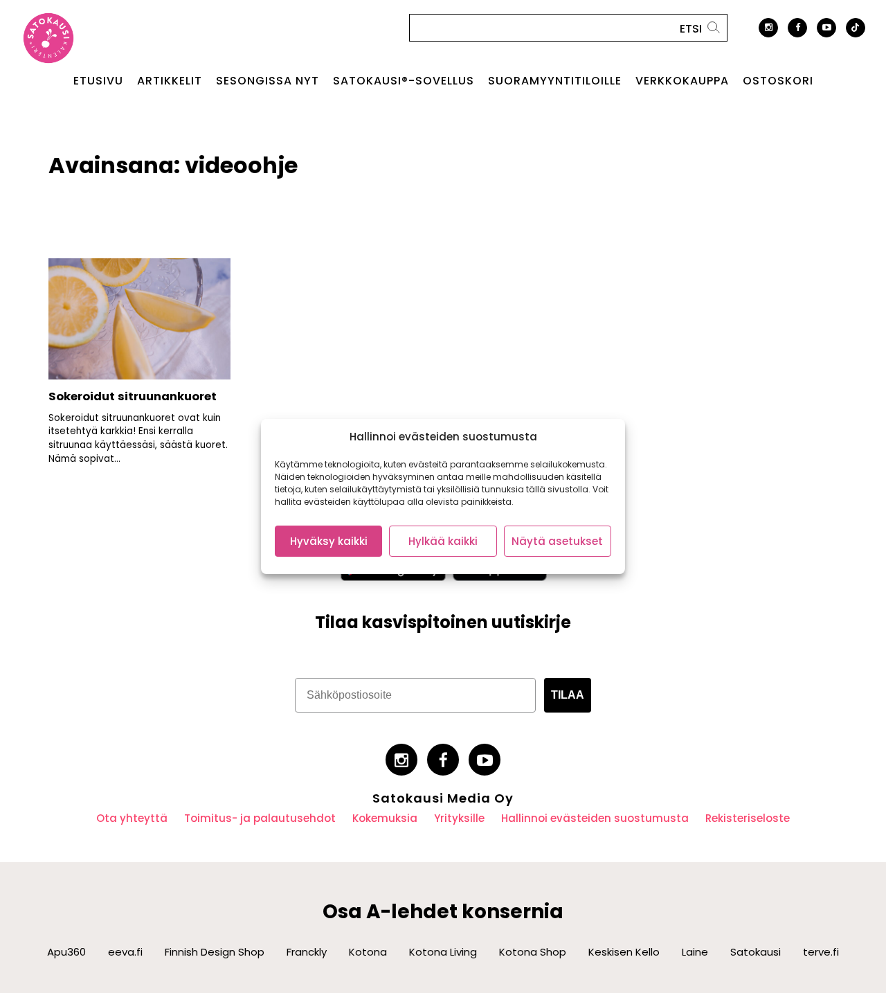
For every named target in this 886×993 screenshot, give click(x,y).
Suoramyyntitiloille (555, 81)
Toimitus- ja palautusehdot (260, 818)
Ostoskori (778, 81)
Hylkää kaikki (443, 541)
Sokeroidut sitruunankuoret (132, 396)
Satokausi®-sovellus (403, 81)
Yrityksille (459, 818)
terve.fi (821, 952)
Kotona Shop (532, 952)
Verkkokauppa (682, 81)
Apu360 (66, 952)
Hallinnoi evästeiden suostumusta (595, 818)
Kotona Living (443, 952)
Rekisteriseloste (747, 818)
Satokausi (755, 952)
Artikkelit (169, 81)
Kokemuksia (384, 818)
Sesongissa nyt (267, 81)
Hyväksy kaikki (329, 541)
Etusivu (98, 81)
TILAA (567, 695)
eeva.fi (125, 952)
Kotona (368, 952)
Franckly (307, 952)
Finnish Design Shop (214, 952)
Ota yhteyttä (132, 818)
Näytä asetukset (557, 541)
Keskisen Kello (624, 952)
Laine (695, 952)
